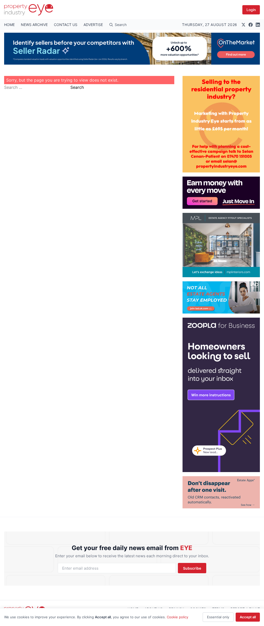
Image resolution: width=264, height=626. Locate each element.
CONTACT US (65, 24)
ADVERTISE (93, 24)
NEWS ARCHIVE (34, 24)
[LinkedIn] (258, 25)
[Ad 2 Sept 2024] (221, 124)
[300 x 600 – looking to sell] (221, 395)
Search (77, 87)
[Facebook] (251, 25)
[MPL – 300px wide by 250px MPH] (221, 245)
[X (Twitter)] (243, 25)
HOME (9, 24)
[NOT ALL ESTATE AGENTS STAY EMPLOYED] (221, 297)
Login (251, 9)
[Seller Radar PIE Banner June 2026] (132, 49)
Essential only (218, 617)
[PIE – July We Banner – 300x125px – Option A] (221, 193)
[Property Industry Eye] (28, 9)
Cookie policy (177, 617)
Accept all (248, 617)
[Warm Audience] (221, 492)
